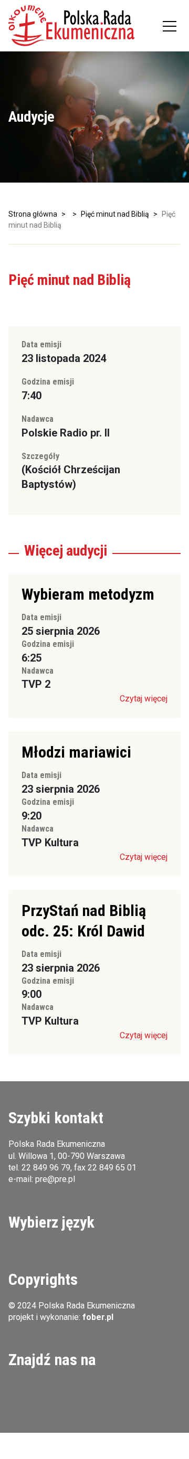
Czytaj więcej (143, 699)
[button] (71, 25)
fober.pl (97, 1317)
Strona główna (32, 214)
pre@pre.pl (55, 1179)
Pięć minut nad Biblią (115, 214)
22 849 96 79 (46, 1168)
